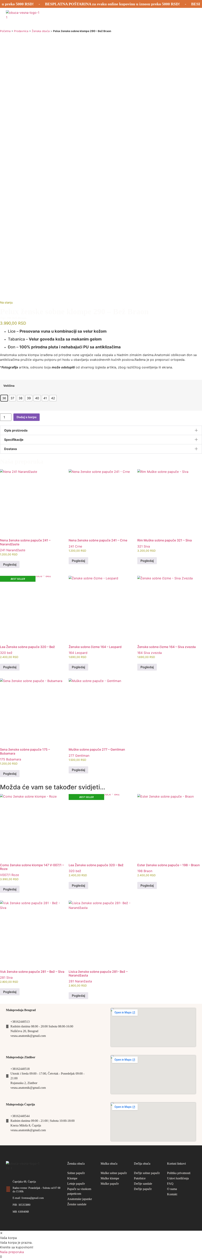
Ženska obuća (41, 31)
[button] (101, 430)
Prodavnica (21, 31)
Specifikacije (13, 440)
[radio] (4, 398)
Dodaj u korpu (26, 417)
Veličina (8, 385)
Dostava (10, 449)
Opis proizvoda (15, 430)
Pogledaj (9, 564)
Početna (5, 31)
